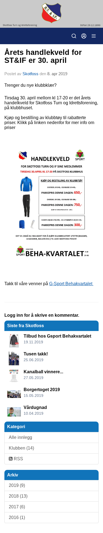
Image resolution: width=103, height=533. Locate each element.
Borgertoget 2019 (42, 389)
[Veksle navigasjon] (94, 36)
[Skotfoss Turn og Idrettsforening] (51, 14)
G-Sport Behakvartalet (71, 283)
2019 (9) (17, 485)
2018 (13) (18, 496)
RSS (18, 458)
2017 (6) (17, 506)
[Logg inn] (84, 36)
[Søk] (74, 36)
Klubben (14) (21, 448)
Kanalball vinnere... (43, 371)
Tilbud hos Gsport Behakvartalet (57, 336)
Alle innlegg (20, 437)
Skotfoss (30, 73)
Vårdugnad (35, 407)
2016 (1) (17, 517)
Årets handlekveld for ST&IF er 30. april (43, 56)
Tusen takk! (36, 354)
